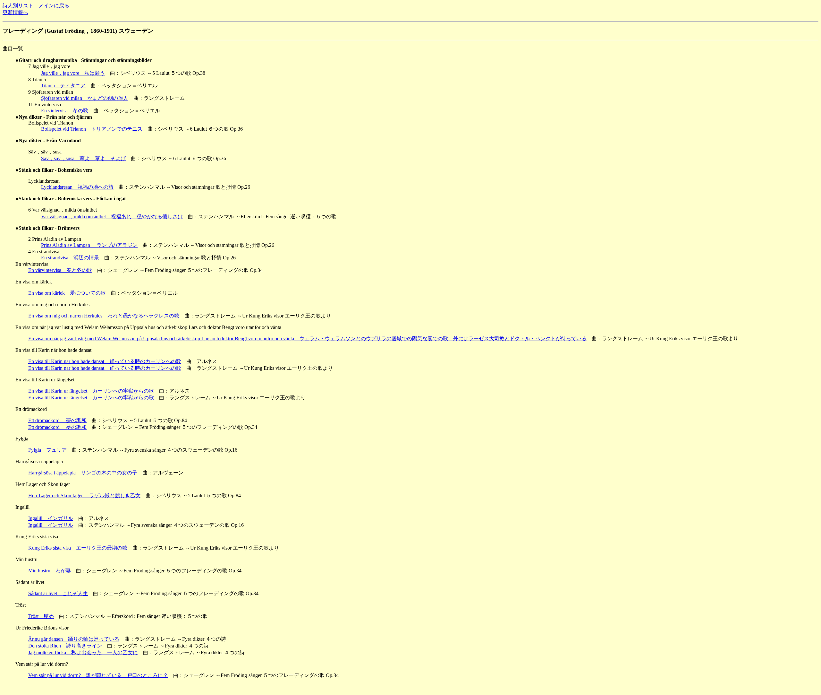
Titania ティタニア (63, 85)
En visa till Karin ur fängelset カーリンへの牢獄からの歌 (91, 391)
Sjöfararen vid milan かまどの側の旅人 (84, 98)
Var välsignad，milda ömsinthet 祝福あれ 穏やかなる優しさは (112, 216)
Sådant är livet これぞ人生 (58, 593)
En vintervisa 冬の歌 (64, 110)
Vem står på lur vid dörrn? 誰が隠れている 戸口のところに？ (98, 675)
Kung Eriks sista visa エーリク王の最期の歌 (77, 548)
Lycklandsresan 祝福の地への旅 (77, 187)
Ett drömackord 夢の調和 (57, 420)
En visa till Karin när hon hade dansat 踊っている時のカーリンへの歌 (104, 361)
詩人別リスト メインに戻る (36, 5)
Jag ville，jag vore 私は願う (73, 73)
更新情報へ (15, 12)
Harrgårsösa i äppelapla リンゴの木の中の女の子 (82, 472)
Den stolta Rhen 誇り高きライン (65, 645)
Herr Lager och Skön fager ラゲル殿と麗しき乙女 (84, 495)
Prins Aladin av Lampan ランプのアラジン (89, 245)
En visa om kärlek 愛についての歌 (67, 293)
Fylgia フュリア (47, 450)
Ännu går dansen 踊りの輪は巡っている (73, 639)
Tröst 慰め (41, 616)
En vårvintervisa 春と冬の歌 (60, 270)
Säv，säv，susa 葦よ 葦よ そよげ (83, 158)
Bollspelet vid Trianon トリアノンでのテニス (91, 129)
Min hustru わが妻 (49, 570)
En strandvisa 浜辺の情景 (70, 257)
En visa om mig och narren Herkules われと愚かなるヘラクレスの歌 (103, 315)
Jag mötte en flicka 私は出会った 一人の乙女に (83, 652)
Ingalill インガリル (50, 518)
